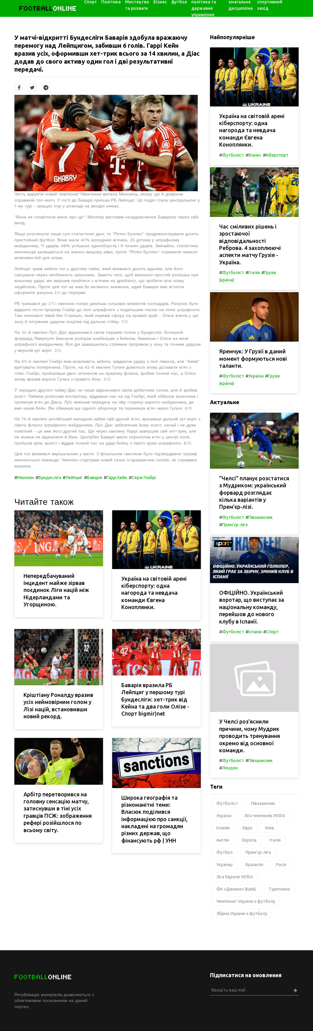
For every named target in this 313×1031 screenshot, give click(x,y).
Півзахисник (261, 517)
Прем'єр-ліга (235, 524)
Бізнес (255, 155)
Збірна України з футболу (241, 913)
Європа (249, 840)
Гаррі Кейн (117, 477)
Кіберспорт (277, 155)
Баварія (94, 477)
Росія (281, 864)
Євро (247, 827)
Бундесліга (50, 477)
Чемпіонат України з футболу (245, 901)
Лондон (230, 767)
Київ (269, 827)
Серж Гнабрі (144, 477)
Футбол (224, 852)
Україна (256, 376)
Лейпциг (74, 477)
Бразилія (254, 864)
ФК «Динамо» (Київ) (236, 889)
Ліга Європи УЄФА (234, 876)
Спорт (272, 631)
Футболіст (233, 155)
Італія (254, 272)
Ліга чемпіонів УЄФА (264, 815)
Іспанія (255, 631)
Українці (224, 864)
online (48, 8)
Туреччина (279, 889)
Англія (222, 840)
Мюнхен (25, 477)
